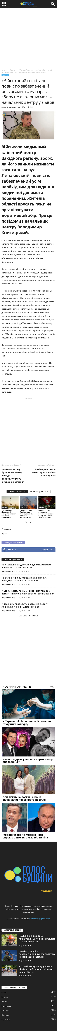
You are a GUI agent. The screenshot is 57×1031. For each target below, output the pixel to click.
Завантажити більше (28, 616)
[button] (52, 4)
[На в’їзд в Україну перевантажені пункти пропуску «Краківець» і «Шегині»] (9, 955)
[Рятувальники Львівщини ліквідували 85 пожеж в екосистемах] (28, 502)
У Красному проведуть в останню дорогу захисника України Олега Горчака (25, 605)
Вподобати (47, 550)
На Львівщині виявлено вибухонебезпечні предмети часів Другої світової (46, 514)
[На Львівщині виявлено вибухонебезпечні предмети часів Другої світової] (46, 502)
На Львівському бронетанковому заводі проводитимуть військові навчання (13, 475)
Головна (4, 70)
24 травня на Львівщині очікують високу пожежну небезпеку (9, 514)
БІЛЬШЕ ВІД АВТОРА (39, 492)
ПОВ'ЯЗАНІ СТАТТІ (17, 492)
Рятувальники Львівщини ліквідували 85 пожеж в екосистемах (26, 514)
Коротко (5, 1015)
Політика (6, 1020)
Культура (6, 1010)
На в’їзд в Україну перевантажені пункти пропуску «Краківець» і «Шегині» (24, 579)
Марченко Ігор (13, 107)
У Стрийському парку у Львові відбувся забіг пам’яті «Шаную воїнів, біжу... (36, 969)
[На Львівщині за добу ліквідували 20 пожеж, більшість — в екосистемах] (9, 940)
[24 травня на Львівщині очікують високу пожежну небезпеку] (10, 502)
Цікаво (5, 997)
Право (4, 992)
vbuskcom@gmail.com (39, 919)
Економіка (6, 1006)
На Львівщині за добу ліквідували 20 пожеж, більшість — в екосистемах (27, 566)
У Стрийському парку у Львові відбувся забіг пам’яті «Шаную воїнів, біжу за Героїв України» (28, 592)
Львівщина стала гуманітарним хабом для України (43, 472)
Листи (5, 75)
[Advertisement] (28, 37)
